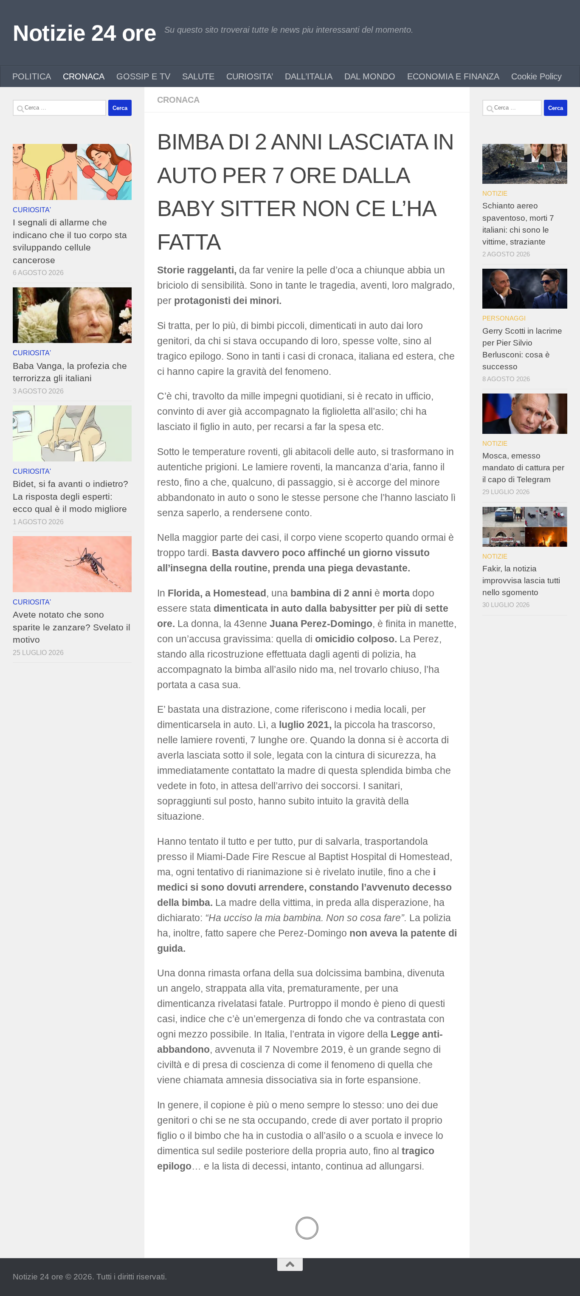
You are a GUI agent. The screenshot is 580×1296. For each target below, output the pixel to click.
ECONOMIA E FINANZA (453, 76)
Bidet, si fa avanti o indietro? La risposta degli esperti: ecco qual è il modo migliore (70, 496)
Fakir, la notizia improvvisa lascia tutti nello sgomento (521, 580)
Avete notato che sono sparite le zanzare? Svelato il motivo (71, 627)
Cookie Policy (536, 76)
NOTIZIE (494, 193)
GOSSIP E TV (143, 76)
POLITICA (31, 76)
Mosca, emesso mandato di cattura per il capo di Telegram (523, 467)
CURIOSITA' (32, 210)
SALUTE (198, 76)
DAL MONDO (369, 76)
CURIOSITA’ (249, 76)
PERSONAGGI (504, 318)
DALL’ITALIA (308, 76)
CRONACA (83, 76)
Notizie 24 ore (84, 32)
